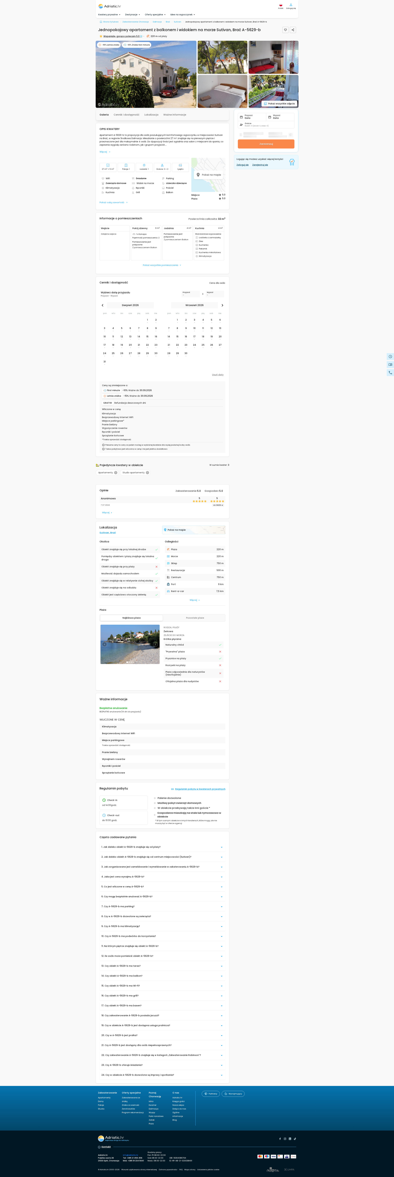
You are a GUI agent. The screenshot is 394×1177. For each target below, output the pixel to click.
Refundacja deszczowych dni (130, 402)
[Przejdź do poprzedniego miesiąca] (103, 305)
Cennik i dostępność (126, 114)
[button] (146, 74)
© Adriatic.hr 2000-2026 (109, 1169)
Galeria (104, 114)
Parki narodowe (156, 1116)
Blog (174, 1120)
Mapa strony (189, 1169)
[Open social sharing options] (293, 30)
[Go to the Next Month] (221, 305)
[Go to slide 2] (129, 662)
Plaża (151, 1123)
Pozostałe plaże (195, 617)
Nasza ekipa (178, 1105)
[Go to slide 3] (131, 662)
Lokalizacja (151, 114)
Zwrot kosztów (128, 1108)
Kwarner (152, 1105)
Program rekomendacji (133, 1112)
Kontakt (106, 1146)
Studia (101, 1108)
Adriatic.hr (177, 1097)
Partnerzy (213, 1093)
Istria (151, 1101)
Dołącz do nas (179, 1108)
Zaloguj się (243, 164)
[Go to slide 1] (127, 662)
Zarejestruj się (260, 164)
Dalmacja (153, 1108)
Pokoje (101, 1105)
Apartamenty (104, 1097)
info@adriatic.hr (130, 1155)
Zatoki (152, 1120)
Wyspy (152, 1112)
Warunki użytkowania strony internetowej (139, 1169)
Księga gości (178, 1101)
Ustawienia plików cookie (208, 1169)
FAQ (181, 1169)
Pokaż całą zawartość (112, 202)
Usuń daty (218, 374)
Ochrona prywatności (168, 1169)
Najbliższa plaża (131, 617)
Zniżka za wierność (130, 1105)
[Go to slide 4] (133, 662)
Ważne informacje (174, 114)
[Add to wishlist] (285, 30)
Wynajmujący (235, 1093)
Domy (101, 1101)
